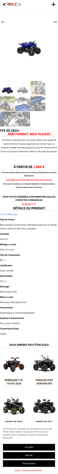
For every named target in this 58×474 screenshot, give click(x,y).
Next (55, 21)
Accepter (29, 447)
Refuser (29, 455)
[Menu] (53, 4)
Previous (3, 21)
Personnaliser (29, 463)
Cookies (18, 470)
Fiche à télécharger (9, 214)
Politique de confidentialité (32, 470)
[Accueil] (12, 4)
